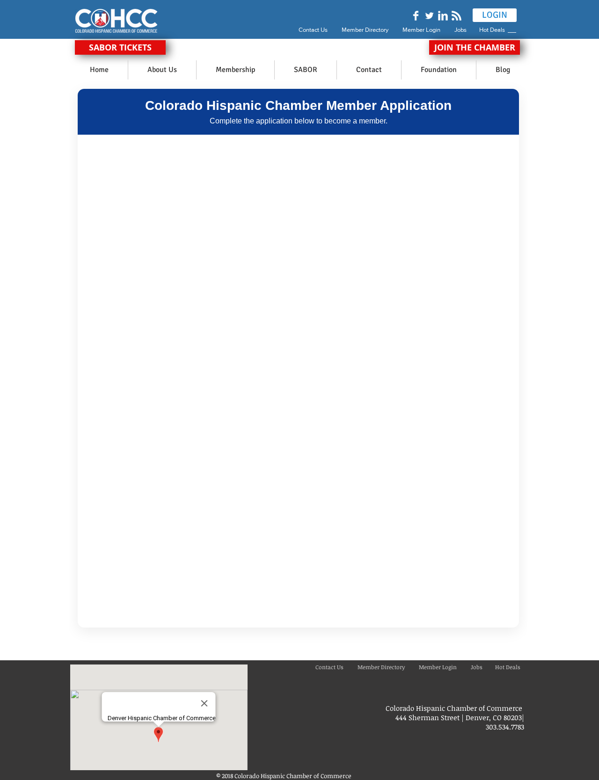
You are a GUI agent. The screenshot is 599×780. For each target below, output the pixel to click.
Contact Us (313, 29)
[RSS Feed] (456, 16)
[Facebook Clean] (416, 16)
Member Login (421, 29)
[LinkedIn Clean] (443, 16)
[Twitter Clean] (429, 16)
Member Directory (366, 29)
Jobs (466, 29)
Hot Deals (493, 29)
